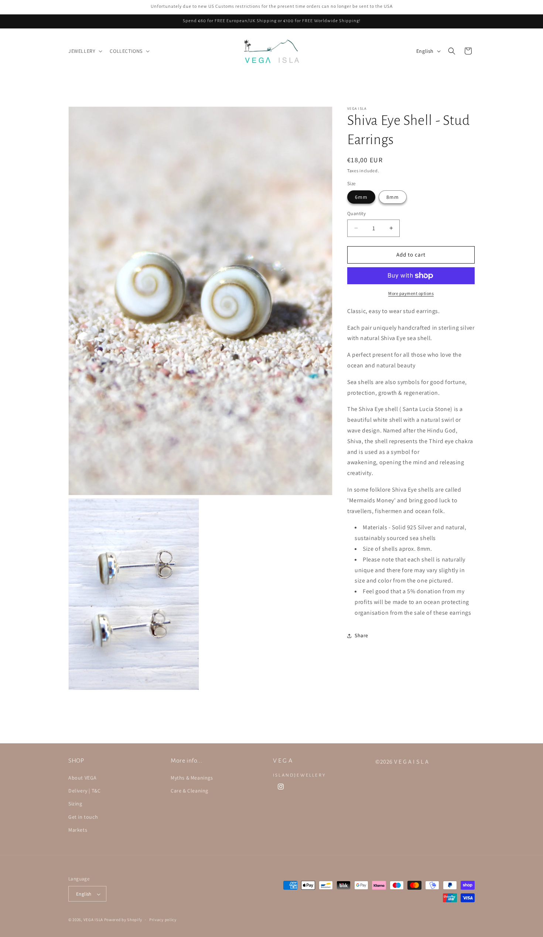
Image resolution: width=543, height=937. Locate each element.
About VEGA (82, 778)
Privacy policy (163, 920)
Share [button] (361, 635)
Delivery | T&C (84, 791)
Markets (77, 829)
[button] (84, 51)
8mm (392, 197)
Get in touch (83, 817)
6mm (361, 197)
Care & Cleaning (189, 791)
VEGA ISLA (93, 920)
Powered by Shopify (123, 920)
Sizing (75, 804)
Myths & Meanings (192, 778)
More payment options (411, 293)
